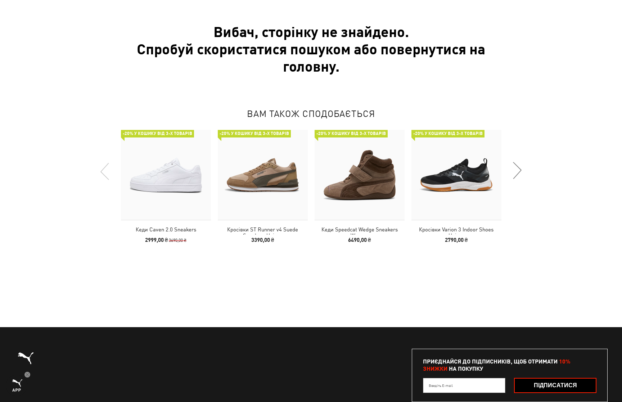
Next (516, 170)
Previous (105, 170)
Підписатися (555, 385)
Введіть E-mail (441, 385)
